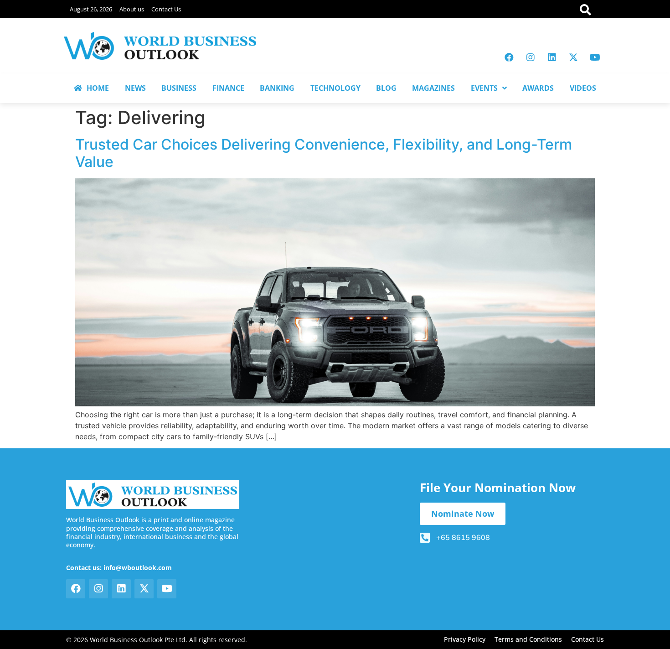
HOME (98, 88)
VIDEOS (583, 88)
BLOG (386, 88)
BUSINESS (178, 88)
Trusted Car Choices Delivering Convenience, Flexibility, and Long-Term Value (323, 153)
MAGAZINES (433, 88)
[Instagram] (530, 57)
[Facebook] (509, 57)
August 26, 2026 (91, 9)
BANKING (277, 88)
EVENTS (484, 88)
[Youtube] (595, 57)
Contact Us (166, 9)
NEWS (135, 88)
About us (131, 9)
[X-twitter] (573, 57)
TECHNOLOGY (335, 88)
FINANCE (228, 88)
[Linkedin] (552, 57)
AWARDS (538, 88)
